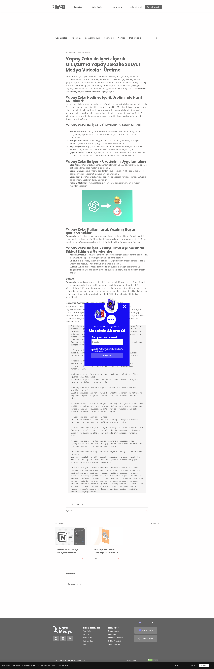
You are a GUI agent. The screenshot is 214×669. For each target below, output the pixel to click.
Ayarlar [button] (176, 665)
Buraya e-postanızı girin (105, 337)
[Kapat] (211, 665)
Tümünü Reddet (189, 665)
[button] (124, 306)
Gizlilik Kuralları (62, 665)
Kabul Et (204, 665)
